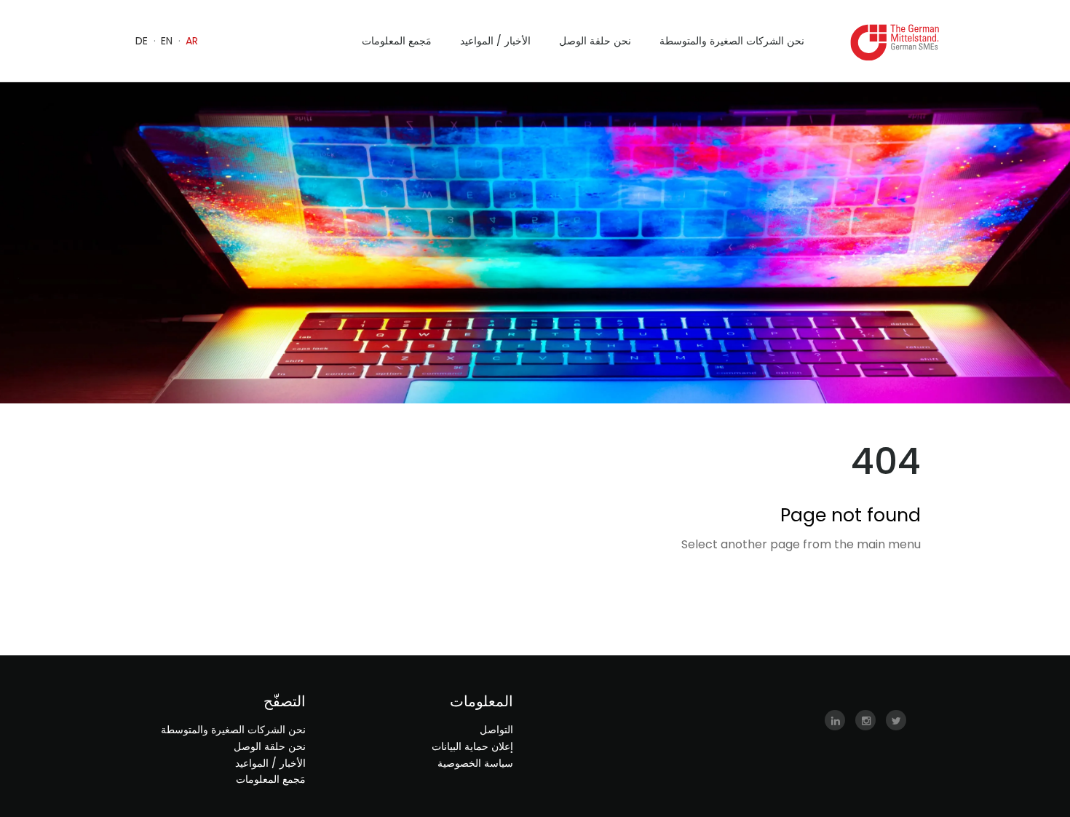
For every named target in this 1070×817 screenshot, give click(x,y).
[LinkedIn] (835, 721)
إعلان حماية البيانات (472, 746)
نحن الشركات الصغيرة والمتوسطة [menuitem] (731, 40)
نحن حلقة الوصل (270, 746)
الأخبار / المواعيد (270, 763)
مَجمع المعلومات (271, 779)
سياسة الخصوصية (475, 763)
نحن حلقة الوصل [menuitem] (595, 40)
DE (141, 40)
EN (167, 40)
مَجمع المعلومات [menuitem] (397, 40)
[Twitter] (896, 721)
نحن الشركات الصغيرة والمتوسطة (233, 729)
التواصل (496, 729)
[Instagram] (865, 721)
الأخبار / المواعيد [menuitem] (495, 40)
